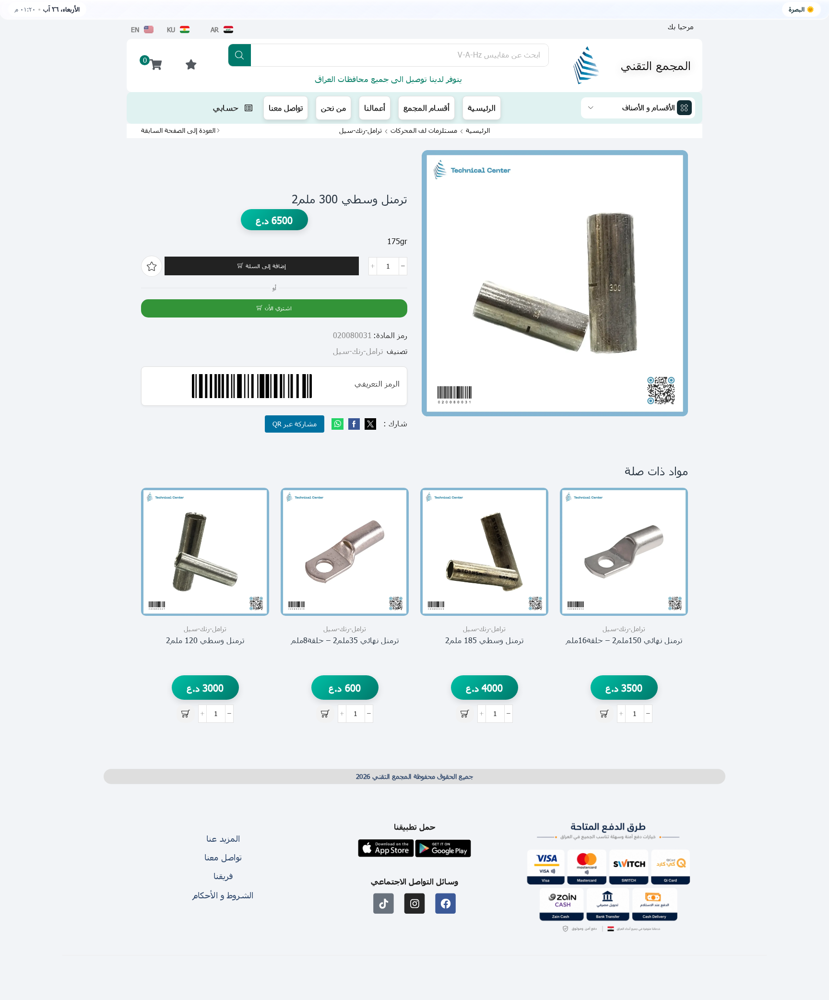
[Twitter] (369, 424)
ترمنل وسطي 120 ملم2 (205, 640)
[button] (681, 26)
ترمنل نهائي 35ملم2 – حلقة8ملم (345, 640)
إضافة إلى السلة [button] (670, 573)
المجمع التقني (656, 65)
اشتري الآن (278, 308)
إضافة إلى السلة (266, 266)
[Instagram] (414, 903)
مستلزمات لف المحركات (424, 130)
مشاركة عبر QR (294, 423)
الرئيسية (478, 130)
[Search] (239, 55)
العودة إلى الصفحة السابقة (178, 130)
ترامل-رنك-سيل (360, 130)
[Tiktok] (383, 903)
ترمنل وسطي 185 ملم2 (484, 640)
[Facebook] (354, 424)
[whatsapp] (339, 424)
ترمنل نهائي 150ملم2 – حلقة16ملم (624, 640)
